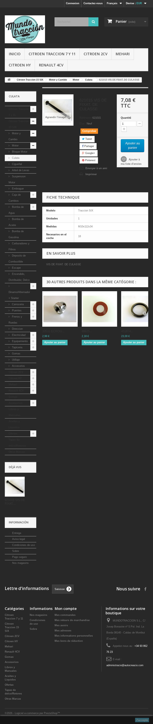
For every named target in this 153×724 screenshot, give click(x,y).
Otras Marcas (17, 451)
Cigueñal (16, 164)
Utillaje (15, 359)
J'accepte (142, 720)
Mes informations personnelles (74, 635)
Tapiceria (16, 347)
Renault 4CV (51, 65)
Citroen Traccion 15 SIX (19, 124)
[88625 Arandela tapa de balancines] (99, 309)
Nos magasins (20, 562)
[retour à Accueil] (9, 79)
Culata (15, 157)
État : (82, 123)
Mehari (123, 53)
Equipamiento (19, 341)
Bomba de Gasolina (16, 234)
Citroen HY (20, 65)
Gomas (15, 353)
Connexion (72, 3)
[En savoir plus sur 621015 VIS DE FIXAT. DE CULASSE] (15, 487)
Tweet (88, 138)
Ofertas (13, 433)
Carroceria (17, 304)
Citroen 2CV (95, 53)
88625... (87, 331)
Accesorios (18, 365)
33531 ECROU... (53, 331)
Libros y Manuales (14, 412)
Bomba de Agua (16, 209)
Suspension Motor (17, 179)
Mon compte (66, 608)
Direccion (17, 328)
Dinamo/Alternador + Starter (19, 295)
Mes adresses (63, 630)
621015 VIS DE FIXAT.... (15, 501)
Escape (16, 267)
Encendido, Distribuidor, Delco (19, 276)
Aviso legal (18, 539)
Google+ (89, 153)
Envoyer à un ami (96, 168)
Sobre (15, 550)
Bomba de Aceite (16, 222)
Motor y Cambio (15, 136)
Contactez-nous (93, 3)
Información (18, 522)
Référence (85, 117)
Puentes (16, 310)
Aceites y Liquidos (14, 424)
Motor (15, 145)
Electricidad (18, 334)
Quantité (126, 117)
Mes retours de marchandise (72, 620)
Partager (88, 146)
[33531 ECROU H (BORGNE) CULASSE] (60, 309)
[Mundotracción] (27, 29)
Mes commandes (65, 615)
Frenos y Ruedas (15, 319)
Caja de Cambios (15, 197)
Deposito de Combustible (17, 258)
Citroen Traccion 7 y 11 (52, 53)
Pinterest (89, 160)
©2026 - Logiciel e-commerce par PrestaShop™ (32, 713)
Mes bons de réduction (69, 640)
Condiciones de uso (23, 544)
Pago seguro (19, 556)
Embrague (17, 188)
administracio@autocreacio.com (124, 665)
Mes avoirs (61, 625)
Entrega (16, 533)
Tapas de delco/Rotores (17, 442)
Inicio (15, 53)
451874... (127, 331)
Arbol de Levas (20, 170)
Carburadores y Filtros (19, 246)
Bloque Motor (19, 151)
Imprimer (91, 174)
